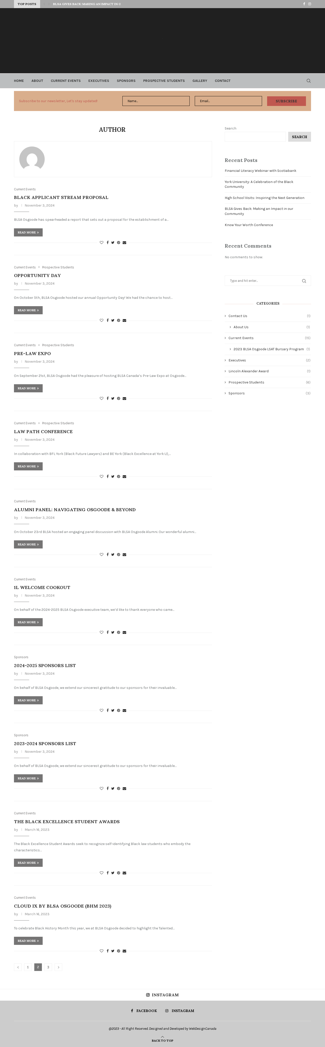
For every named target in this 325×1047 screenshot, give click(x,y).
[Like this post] (101, 243)
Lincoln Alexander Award (270, 371)
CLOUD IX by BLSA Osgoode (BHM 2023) (62, 906)
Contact (223, 81)
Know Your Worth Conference (249, 225)
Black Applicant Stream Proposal (61, 197)
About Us (272, 327)
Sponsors (126, 81)
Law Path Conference (43, 431)
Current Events (66, 81)
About (37, 81)
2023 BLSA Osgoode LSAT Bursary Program (272, 349)
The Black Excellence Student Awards (67, 821)
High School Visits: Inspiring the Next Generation (264, 198)
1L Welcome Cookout (42, 587)
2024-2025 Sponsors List (45, 665)
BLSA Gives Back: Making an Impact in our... (90, 4)
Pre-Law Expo (32, 353)
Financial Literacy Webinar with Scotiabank (260, 171)
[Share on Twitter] (113, 243)
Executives (98, 81)
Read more (27, 232)
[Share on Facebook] (108, 243)
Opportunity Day (37, 275)
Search (230, 128)
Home (19, 81)
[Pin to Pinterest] (118, 243)
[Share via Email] (124, 243)
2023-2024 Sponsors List (45, 743)
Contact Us (270, 316)
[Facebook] (304, 4)
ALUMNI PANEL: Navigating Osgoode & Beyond (75, 509)
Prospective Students (164, 81)
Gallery (199, 81)
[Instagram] (309, 4)
